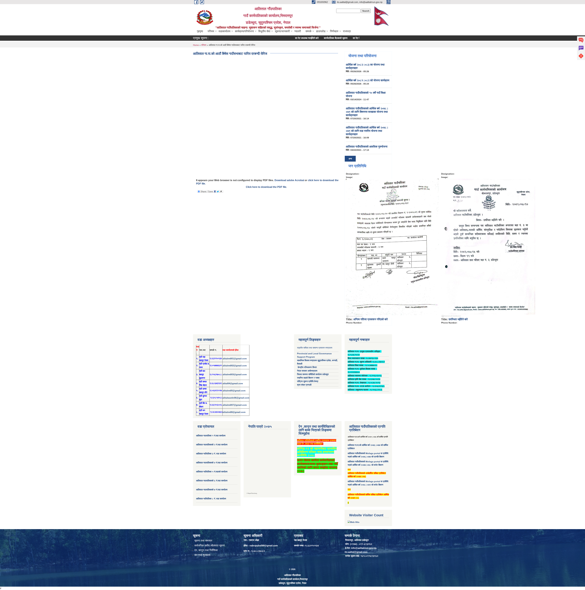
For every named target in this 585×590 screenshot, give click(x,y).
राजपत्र (347, 31)
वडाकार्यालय (224, 31)
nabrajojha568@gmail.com (264, 545)
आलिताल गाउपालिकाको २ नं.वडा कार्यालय (212, 444)
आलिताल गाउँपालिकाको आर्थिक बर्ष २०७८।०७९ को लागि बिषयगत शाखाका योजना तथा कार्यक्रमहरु (367, 112)
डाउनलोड (320, 31)
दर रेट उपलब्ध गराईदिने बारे (285, 38)
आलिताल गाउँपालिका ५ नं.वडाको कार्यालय (211, 471)
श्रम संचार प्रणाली (304, 385)
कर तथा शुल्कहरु (202, 555)
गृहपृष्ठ (200, 31)
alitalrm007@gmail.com (235, 405)
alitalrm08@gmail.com (234, 412)
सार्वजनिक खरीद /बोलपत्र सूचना (209, 545)
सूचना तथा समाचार (203, 540)
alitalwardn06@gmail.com (236, 398)
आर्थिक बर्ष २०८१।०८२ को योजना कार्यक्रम (367, 80)
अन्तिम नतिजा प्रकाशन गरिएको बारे (370, 319)
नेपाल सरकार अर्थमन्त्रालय (307, 371)
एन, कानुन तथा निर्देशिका (206, 550)
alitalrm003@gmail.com (235, 374)
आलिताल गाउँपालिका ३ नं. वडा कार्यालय (211, 453)
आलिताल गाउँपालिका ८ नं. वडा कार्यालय (211, 498)
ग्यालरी (297, 31)
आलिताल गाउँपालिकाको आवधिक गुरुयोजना (366, 146)
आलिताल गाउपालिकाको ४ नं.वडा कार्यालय (212, 462)
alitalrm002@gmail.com (235, 365)
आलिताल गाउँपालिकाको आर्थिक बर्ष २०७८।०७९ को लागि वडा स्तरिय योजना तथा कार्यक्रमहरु (367, 131)
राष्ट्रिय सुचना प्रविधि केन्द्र (307, 381)
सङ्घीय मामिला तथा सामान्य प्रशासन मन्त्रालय (314, 347)
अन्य (350, 158)
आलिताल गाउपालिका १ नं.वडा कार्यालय (211, 435)
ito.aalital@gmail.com (356, 552)
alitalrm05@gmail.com (234, 390)
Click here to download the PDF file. (266, 187)
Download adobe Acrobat (290, 180)
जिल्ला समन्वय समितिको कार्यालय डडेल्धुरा (313, 374)
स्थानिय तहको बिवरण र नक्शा (308, 378)
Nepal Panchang (252, 493)
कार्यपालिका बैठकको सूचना (314, 38)
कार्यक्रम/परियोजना (244, 31)
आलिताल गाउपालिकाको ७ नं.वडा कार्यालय (211, 489)
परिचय (211, 31)
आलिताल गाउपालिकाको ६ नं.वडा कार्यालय (211, 480)
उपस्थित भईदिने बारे (458, 319)
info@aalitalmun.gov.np (363, 548)
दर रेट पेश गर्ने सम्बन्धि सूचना (343, 38)
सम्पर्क (308, 31)
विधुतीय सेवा (264, 31)
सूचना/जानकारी (282, 31)
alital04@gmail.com (233, 383)
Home (196, 45)
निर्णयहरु (334, 31)
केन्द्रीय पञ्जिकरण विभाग (307, 367)
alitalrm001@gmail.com (235, 358)
